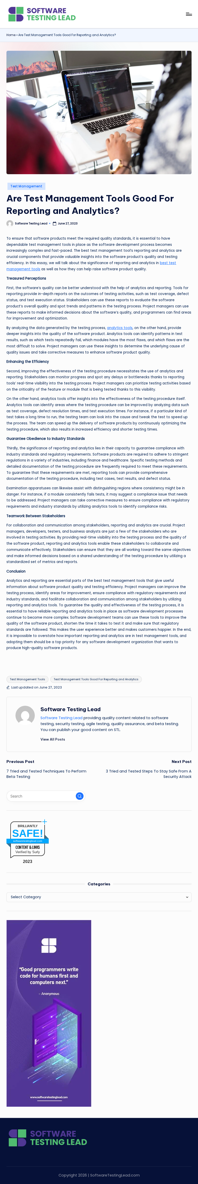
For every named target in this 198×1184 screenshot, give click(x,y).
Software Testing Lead (70, 709)
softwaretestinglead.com (27, 840)
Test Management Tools (27, 679)
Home (10, 35)
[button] (52, 739)
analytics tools (120, 327)
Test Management (26, 186)
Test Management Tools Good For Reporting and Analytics (96, 679)
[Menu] (188, 14)
